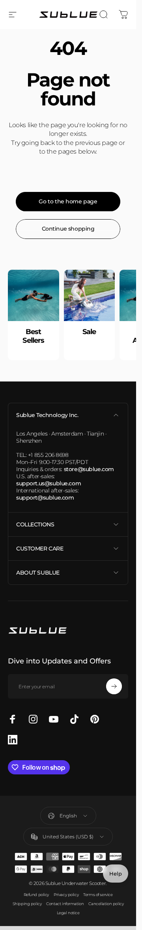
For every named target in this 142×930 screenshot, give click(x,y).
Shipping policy (27, 904)
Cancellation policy (105, 904)
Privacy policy (66, 894)
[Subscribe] (114, 686)
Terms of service (97, 894)
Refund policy (36, 894)
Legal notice (68, 913)
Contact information (65, 904)
